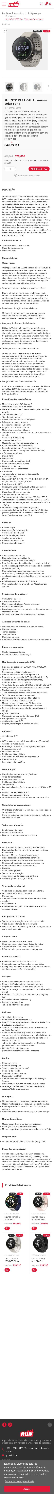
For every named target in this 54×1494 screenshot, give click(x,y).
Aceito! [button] (27, 1489)
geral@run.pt (11, 1455)
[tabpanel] (27, 49)
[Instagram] (10, 1425)
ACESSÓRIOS (19, 13)
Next (50, 88)
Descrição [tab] (8, 189)
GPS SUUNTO (10, 16)
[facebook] (4, 1425)
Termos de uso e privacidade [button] (19, 1481)
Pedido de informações (29, 175)
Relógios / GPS (34, 13)
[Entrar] (50, 4)
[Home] (13, 4)
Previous (50, 85)
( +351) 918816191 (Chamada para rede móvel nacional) (27, 1449)
